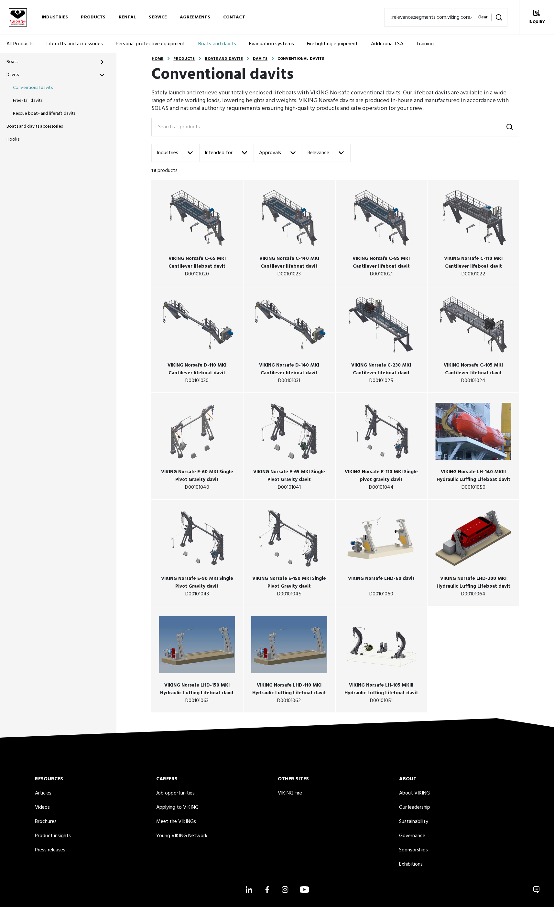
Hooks (12, 139)
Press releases (50, 850)
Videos (42, 807)
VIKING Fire (290, 793)
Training (425, 44)
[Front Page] (17, 17)
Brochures (46, 821)
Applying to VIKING (177, 807)
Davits (12, 75)
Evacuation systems (271, 44)
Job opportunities (175, 793)
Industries (55, 17)
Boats (12, 62)
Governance (412, 836)
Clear (482, 17)
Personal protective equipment (150, 44)
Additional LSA (387, 44)
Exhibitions (411, 864)
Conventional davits (33, 87)
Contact (234, 17)
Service (158, 17)
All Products (20, 44)
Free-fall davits (27, 100)
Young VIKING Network (181, 836)
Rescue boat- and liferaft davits (44, 113)
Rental (127, 17)
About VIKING (414, 793)
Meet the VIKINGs (176, 821)
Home (157, 59)
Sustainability (413, 821)
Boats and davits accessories (34, 126)
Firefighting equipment (332, 44)
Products (93, 17)
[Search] (499, 17)
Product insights (53, 836)
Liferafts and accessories (75, 44)
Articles (43, 793)
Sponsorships (413, 850)
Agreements (195, 17)
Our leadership (414, 807)
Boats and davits (217, 44)
